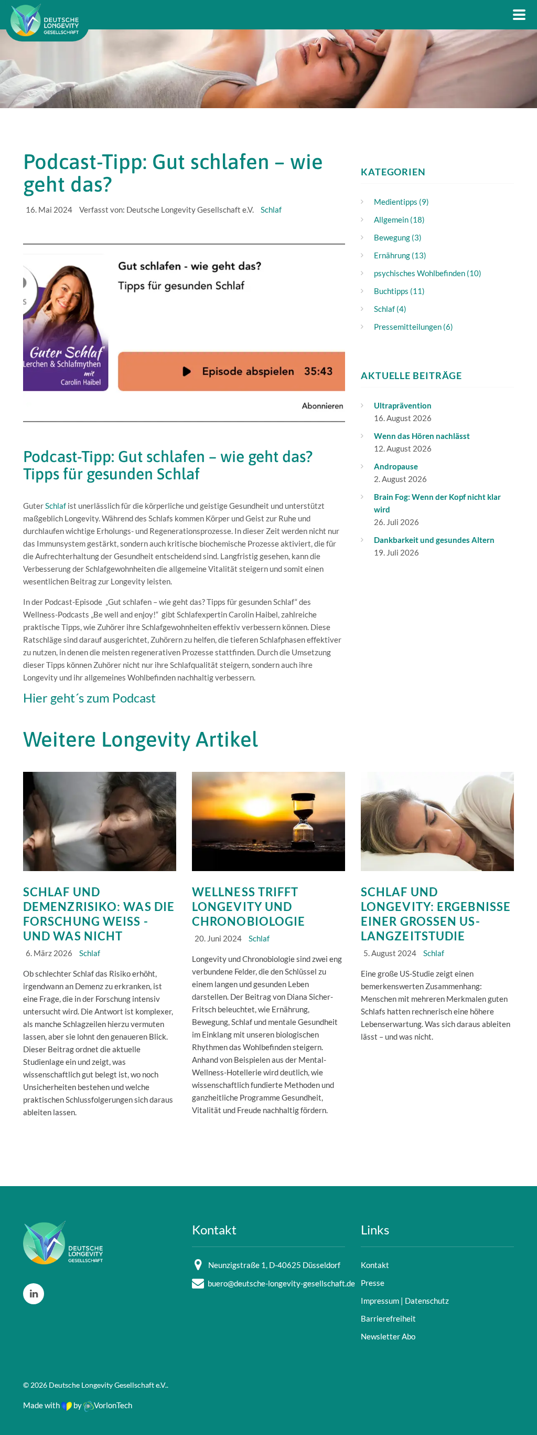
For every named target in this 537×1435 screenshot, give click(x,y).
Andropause (396, 466)
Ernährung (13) (400, 255)
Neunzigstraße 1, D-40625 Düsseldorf (274, 1265)
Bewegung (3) (398, 237)
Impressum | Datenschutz (405, 1300)
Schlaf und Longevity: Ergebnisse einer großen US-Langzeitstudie (436, 914)
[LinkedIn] (33, 1293)
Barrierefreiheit (388, 1318)
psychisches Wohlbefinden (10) (427, 273)
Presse (372, 1282)
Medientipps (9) (401, 201)
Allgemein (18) (399, 219)
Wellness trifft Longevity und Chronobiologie (248, 906)
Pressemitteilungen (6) (413, 326)
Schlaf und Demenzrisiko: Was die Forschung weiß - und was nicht (99, 914)
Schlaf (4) (390, 308)
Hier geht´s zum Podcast (89, 697)
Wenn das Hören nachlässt (422, 436)
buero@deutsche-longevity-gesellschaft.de (281, 1283)
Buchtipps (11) (399, 291)
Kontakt (375, 1265)
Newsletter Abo (388, 1336)
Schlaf (271, 209)
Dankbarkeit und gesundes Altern (434, 539)
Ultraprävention (403, 405)
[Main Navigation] (519, 14)
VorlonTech (113, 1405)
